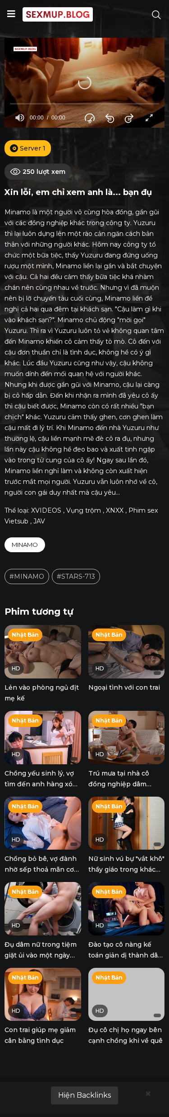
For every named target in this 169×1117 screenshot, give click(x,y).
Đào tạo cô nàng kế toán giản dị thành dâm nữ (126, 955)
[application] (84, 83)
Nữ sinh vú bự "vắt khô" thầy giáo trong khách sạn (126, 869)
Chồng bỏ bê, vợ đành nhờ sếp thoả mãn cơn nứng (41, 869)
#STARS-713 (76, 576)
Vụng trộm (83, 510)
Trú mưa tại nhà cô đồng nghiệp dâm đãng (118, 784)
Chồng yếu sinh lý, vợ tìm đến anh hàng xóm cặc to (42, 784)
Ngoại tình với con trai (124, 687)
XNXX (114, 510)
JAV (39, 521)
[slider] (84, 104)
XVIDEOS (46, 510)
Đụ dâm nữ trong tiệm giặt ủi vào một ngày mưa (41, 955)
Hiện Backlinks (84, 1095)
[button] (85, 83)
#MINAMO (26, 576)
